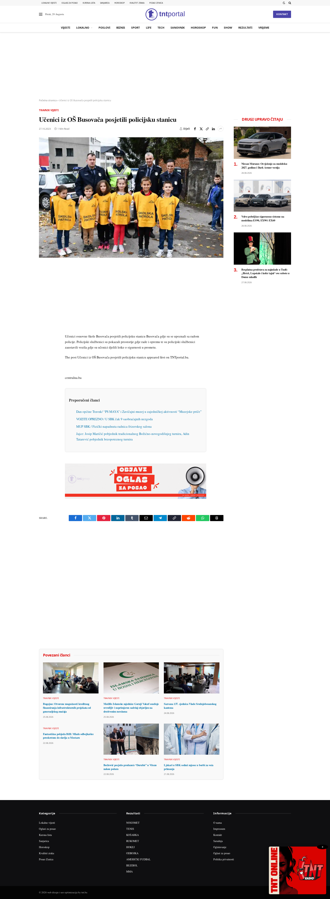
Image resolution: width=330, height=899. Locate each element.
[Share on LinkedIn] (213, 129)
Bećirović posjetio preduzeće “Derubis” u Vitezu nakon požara (130, 767)
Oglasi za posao (69, 3)
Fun (215, 27)
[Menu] (40, 14)
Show (228, 27)
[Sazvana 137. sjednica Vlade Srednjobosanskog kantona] (191, 677)
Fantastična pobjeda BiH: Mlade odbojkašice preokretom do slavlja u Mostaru (68, 736)
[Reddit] (42, 329)
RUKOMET (132, 841)
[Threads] (42, 355)
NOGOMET (133, 822)
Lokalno (82, 27)
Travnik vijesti (49, 110)
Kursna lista (89, 3)
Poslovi (104, 27)
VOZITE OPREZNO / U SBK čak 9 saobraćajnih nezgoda (114, 419)
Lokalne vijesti (49, 3)
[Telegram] (42, 337)
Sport (135, 27)
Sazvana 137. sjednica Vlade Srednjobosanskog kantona (190, 705)
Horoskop (119, 3)
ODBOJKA (132, 853)
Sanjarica (104, 3)
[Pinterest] (42, 293)
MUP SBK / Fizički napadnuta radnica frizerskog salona (114, 426)
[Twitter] (42, 285)
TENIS (130, 829)
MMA (129, 871)
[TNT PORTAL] (165, 14)
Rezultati (245, 27)
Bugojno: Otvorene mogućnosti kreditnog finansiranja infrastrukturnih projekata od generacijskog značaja (67, 707)
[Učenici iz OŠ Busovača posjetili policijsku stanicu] (131, 197)
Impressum (219, 829)
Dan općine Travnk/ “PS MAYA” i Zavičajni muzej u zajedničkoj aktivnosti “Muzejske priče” (139, 411)
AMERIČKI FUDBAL (138, 859)
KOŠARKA (132, 835)
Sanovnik (178, 27)
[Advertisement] (165, 65)
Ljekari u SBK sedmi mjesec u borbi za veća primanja (188, 767)
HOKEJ (130, 847)
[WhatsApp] (42, 346)
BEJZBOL (132, 865)
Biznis (120, 27)
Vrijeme (263, 27)
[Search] (289, 3)
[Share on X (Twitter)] (201, 129)
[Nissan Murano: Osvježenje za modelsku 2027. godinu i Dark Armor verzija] (262, 143)
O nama (217, 822)
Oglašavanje (219, 847)
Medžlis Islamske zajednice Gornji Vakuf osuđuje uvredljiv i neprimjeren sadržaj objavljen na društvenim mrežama (131, 707)
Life (148, 27)
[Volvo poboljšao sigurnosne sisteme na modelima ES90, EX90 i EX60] (262, 196)
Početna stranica (48, 100)
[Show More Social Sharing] (220, 129)
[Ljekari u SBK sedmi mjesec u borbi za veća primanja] (191, 739)
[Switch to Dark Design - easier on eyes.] (284, 3)
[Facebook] (42, 276)
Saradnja (218, 841)
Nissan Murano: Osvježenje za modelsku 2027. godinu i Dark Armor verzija (264, 165)
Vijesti (65, 27)
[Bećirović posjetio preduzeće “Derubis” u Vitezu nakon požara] (131, 739)
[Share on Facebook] (195, 129)
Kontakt (282, 14)
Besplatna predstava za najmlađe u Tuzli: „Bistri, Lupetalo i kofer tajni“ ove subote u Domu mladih (265, 273)
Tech (161, 27)
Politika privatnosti (223, 859)
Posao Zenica (156, 3)
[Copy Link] (207, 129)
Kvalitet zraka (137, 3)
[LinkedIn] (42, 320)
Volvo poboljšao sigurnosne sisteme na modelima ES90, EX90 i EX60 (262, 218)
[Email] (42, 302)
